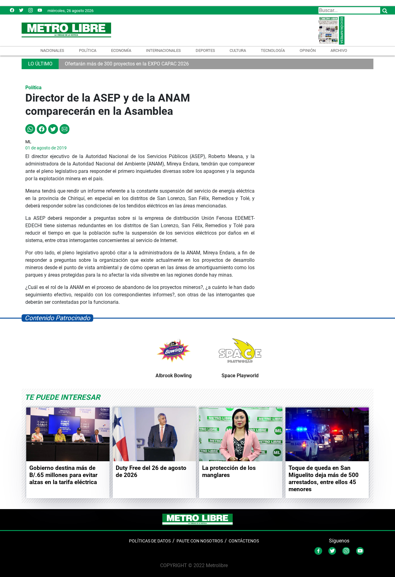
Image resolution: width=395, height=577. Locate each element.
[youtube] (40, 10)
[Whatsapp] (30, 129)
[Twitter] (21, 10)
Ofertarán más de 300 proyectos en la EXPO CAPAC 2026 (127, 64)
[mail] (30, 10)
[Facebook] (12, 10)
